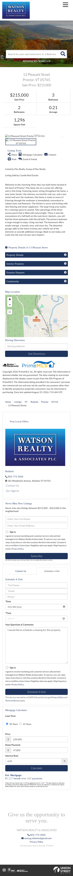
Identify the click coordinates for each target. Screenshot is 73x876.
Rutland (34, 401)
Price (7, 734)
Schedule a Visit (52, 571)
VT (26, 401)
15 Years (26, 724)
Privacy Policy (17, 549)
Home (8, 401)
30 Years (13, 724)
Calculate (36, 768)
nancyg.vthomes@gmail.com (38, 838)
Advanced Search (36, 61)
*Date (8, 601)
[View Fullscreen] (9, 311)
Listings (18, 401)
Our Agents (12, 490)
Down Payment (12, 745)
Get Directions (36, 353)
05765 (54, 401)
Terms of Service (12, 700)
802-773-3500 (15, 476)
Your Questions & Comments (19, 624)
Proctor (44, 401)
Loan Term (10, 716)
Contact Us (12, 485)
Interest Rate (11, 755)
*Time (8, 613)
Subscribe (36, 556)
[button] (63, 54)
